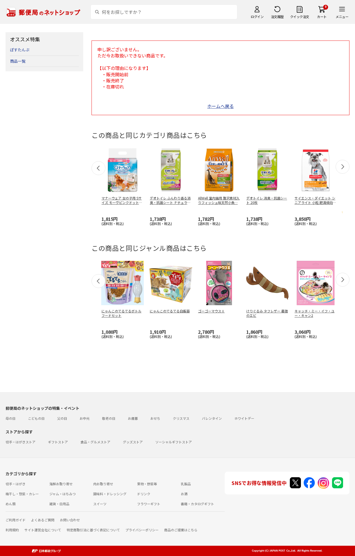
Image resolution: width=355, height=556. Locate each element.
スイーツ (99, 503)
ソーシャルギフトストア (173, 441)
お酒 (184, 493)
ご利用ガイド (16, 519)
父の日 (62, 418)
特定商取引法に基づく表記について (93, 529)
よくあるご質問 (42, 519)
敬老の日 (108, 418)
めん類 (11, 503)
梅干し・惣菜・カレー (22, 493)
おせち (155, 418)
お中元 (85, 418)
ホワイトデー (244, 418)
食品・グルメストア (95, 441)
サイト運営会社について (42, 529)
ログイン (257, 16)
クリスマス (181, 418)
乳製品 (186, 483)
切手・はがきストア (21, 441)
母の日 (11, 418)
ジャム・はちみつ (62, 493)
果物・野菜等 (147, 483)
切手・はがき (16, 483)
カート (322, 16)
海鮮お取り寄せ (61, 483)
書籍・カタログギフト (197, 503)
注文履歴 (277, 16)
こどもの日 (36, 418)
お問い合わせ (70, 519)
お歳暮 (133, 418)
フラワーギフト (148, 503)
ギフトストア (58, 441)
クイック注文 (299, 16)
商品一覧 (18, 61)
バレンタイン (212, 418)
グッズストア (133, 441)
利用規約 (12, 529)
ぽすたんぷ (19, 49)
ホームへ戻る (220, 106)
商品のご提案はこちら (180, 529)
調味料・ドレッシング (109, 493)
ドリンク (143, 493)
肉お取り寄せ (103, 483)
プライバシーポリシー (142, 529)
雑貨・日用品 (59, 503)
